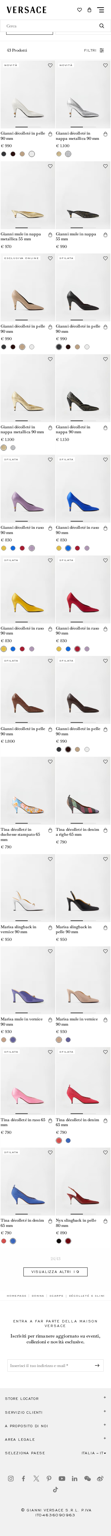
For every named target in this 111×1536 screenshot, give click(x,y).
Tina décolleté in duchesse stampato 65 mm (20, 834)
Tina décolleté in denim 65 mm (77, 1122)
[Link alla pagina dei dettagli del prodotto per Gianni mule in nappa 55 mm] (83, 195)
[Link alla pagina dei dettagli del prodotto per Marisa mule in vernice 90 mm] (28, 980)
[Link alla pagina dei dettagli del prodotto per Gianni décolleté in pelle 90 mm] (28, 94)
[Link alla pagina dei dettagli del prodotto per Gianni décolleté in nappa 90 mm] (83, 388)
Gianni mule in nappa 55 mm (76, 236)
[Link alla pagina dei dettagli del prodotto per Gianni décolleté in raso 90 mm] (28, 489)
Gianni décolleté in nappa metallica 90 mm (77, 136)
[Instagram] (10, 1478)
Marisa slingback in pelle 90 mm (74, 929)
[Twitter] (36, 1478)
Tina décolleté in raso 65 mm (23, 1122)
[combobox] (55, 26)
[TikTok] (55, 1489)
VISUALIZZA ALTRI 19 (55, 1272)
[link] (17, 1295)
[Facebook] (23, 1478)
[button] (89, 9)
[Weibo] (100, 1478)
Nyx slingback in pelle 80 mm (76, 1223)
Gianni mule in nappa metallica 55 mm (21, 236)
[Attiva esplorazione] (100, 10)
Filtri (90, 50)
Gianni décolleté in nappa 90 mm (73, 429)
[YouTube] (62, 1478)
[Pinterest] (49, 1478)
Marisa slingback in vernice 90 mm (18, 929)
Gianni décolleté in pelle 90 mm (23, 136)
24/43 (56, 1258)
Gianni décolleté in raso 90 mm (22, 530)
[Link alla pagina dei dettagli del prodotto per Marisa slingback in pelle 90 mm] (83, 888)
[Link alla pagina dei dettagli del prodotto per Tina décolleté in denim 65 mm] (83, 1081)
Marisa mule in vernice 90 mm (22, 1021)
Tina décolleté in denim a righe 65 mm (77, 832)
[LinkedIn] (74, 1478)
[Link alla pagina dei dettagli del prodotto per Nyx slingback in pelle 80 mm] (83, 1182)
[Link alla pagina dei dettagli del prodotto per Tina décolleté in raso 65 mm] (28, 1081)
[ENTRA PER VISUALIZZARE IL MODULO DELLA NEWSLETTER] (98, 1365)
